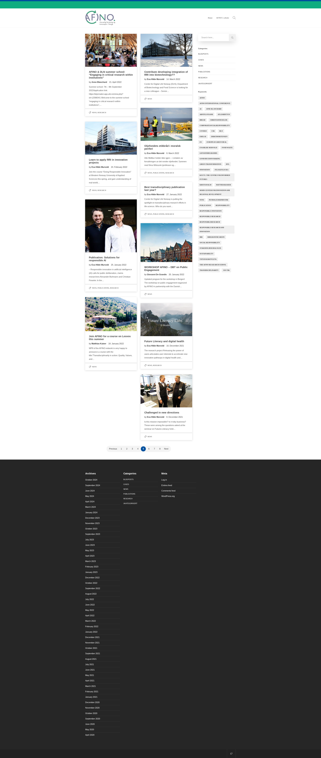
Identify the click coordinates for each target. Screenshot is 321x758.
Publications (158, 173)
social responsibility (210, 243)
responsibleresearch (210, 222)
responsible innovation (211, 211)
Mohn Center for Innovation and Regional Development (215, 192)
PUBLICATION (205, 205)
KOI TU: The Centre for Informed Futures (215, 177)
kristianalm (205, 185)
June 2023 (90, 545)
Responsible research (210, 216)
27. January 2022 (174, 194)
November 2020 (92, 708)
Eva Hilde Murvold (156, 79)
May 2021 (89, 675)
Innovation (205, 170)
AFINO (202, 98)
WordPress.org (168, 496)
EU (201, 142)
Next (166, 449)
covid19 (203, 131)
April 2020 (89, 735)
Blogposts (203, 54)
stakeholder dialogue (210, 248)
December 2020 (92, 702)
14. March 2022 (173, 79)
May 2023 (89, 550)
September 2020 (92, 719)
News (94, 112)
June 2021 (90, 670)
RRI (201, 237)
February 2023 (91, 567)
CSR (213, 131)
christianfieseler (218, 120)
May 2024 (89, 496)
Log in (164, 480)
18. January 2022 (116, 344)
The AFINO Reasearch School (213, 265)
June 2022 (90, 605)
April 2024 (89, 502)
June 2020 (90, 724)
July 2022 (89, 599)
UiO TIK (226, 270)
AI (200, 109)
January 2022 (91, 632)
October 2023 (91, 529)
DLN (221, 131)
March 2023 (90, 561)
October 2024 (91, 480)
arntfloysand (206, 114)
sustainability (206, 254)
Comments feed (168, 491)
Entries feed (166, 485)
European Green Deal (217, 142)
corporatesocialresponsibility (215, 125)
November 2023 (92, 523)
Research (102, 112)
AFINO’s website (222, 18)
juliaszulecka (221, 170)
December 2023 (92, 518)
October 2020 (91, 713)
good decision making (210, 159)
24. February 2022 (119, 167)
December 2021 (92, 637)
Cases (201, 60)
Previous (113, 449)
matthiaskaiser (223, 185)
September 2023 (92, 534)
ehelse (203, 136)
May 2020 (89, 729)
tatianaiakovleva (208, 259)
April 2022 (89, 615)
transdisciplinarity (209, 270)
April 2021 (89, 681)
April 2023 (89, 556)
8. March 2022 (172, 153)
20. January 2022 (176, 274)
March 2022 (90, 621)
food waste (227, 148)
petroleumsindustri (218, 200)
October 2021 (91, 648)
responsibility (222, 205)
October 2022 (91, 583)
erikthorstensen (219, 136)
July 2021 (89, 664)
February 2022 (91, 626)
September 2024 (92, 485)
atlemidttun (224, 114)
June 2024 (90, 491)
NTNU (202, 200)
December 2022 (92, 578)
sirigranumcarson (215, 237)
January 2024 (91, 512)
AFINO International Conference (215, 103)
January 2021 (91, 697)
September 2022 (92, 588)
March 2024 (90, 507)
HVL (227, 164)
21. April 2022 (115, 82)
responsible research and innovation (212, 229)
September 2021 (92, 653)
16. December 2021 (175, 346)
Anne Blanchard (213, 109)
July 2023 (89, 540)
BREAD (202, 120)
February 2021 (91, 692)
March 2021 (90, 686)
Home (210, 18)
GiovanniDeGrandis (208, 153)
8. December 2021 (174, 417)
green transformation (210, 164)
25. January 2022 (118, 265)
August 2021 (91, 659)
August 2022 (91, 594)
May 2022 (89, 610)
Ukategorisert (205, 84)
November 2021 (92, 643)
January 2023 (91, 572)
